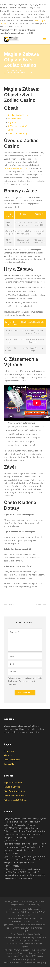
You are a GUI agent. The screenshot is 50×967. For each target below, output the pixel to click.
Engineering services (13, 782)
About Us (8, 755)
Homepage (9, 751)
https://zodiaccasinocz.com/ (16, 168)
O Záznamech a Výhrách (18, 126)
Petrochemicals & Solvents (15, 800)
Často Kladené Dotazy (17, 133)
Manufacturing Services (14, 791)
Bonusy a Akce (14, 118)
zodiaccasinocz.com (16, 72)
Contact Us (9, 764)
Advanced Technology (30, 904)
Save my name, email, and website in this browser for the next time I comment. (25, 681)
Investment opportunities (15, 795)
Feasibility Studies (12, 759)
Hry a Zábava (14, 122)
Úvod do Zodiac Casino (18, 115)
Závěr (10, 130)
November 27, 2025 (14, 70)
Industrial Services (12, 787)
